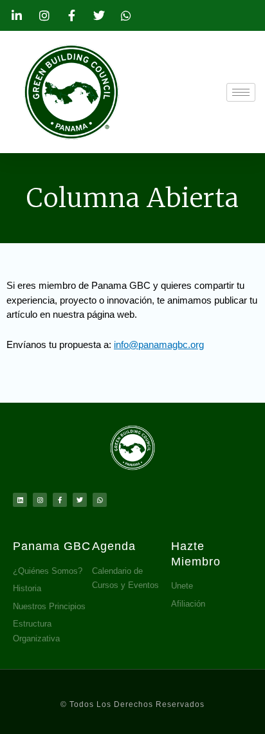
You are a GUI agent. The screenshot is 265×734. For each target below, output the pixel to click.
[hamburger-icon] (240, 92)
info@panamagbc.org (159, 344)
